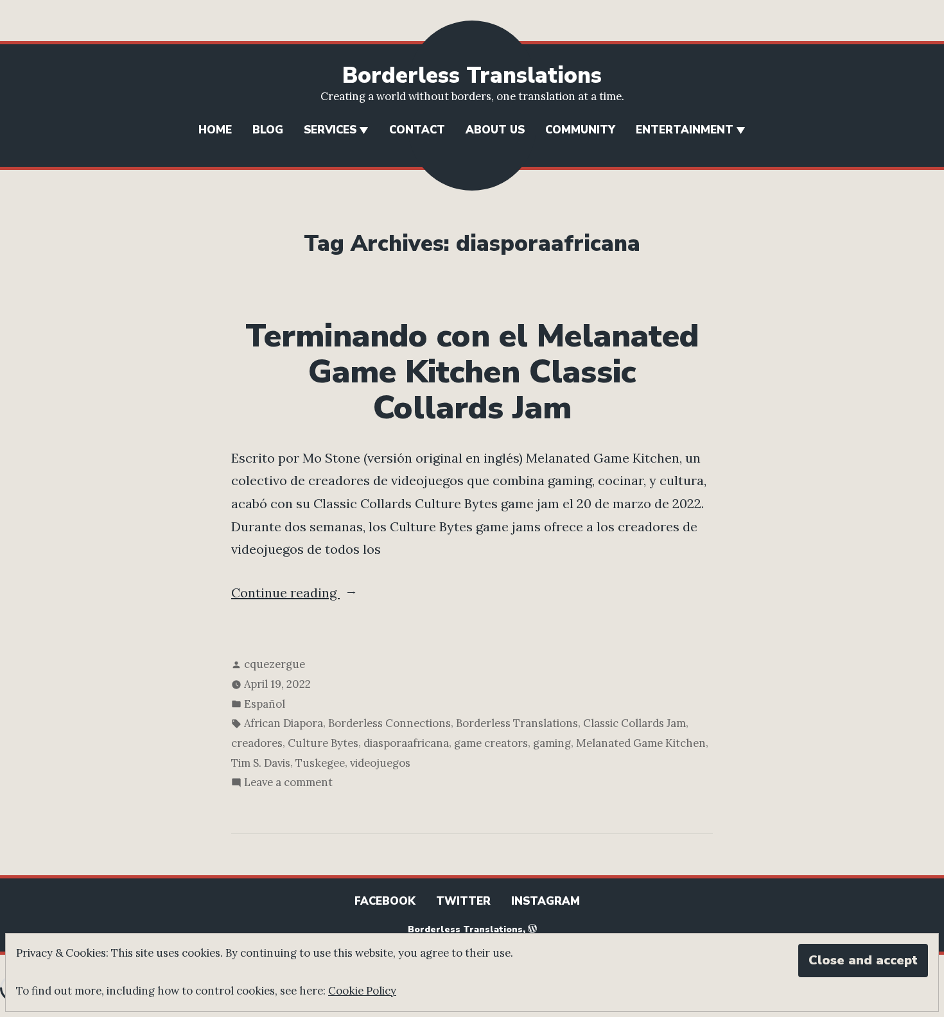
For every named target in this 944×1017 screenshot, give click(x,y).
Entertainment (684, 130)
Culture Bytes (323, 743)
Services (330, 130)
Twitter (463, 901)
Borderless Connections (389, 723)
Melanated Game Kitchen (641, 743)
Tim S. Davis (260, 763)
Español (264, 704)
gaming (552, 743)
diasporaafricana (406, 743)
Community (580, 130)
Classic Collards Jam (634, 723)
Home (215, 130)
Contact (417, 130)
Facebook (384, 901)
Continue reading (327, 594)
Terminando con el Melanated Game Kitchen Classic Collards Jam (472, 372)
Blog (267, 130)
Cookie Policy (362, 991)
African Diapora (283, 723)
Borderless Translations (472, 75)
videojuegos (380, 763)
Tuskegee (320, 763)
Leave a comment (288, 783)
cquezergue (274, 664)
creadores (257, 743)
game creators (491, 743)
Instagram (545, 901)
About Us (495, 130)
